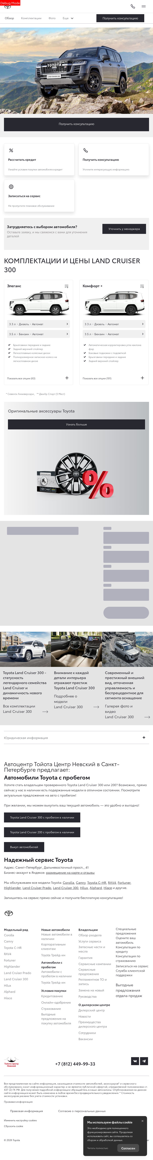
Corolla (68, 882)
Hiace (108, 887)
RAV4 (112, 882)
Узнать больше (76, 424)
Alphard (96, 887)
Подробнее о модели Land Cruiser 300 (68, 701)
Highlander (12, 887)
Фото (52, 18)
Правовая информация (18, 1101)
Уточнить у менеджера (124, 229)
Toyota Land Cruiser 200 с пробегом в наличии (42, 832)
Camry (80, 882)
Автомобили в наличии (67, 324)
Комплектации (31, 18)
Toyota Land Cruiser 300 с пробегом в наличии (42, 817)
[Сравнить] (66, 286)
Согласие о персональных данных (82, 1111)
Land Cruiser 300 (65, 887)
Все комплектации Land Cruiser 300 (19, 708)
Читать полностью (97, 1148)
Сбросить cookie (13, 1126)
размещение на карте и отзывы (70, 872)
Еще (66, 18)
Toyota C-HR (96, 882)
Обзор (9, 18)
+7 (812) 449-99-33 (75, 1063)
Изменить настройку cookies (20, 1120)
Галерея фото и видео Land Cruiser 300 (119, 711)
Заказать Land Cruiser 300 (120, 18)
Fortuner (124, 882)
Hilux (84, 887)
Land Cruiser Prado (37, 887)
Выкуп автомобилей (24, 847)
